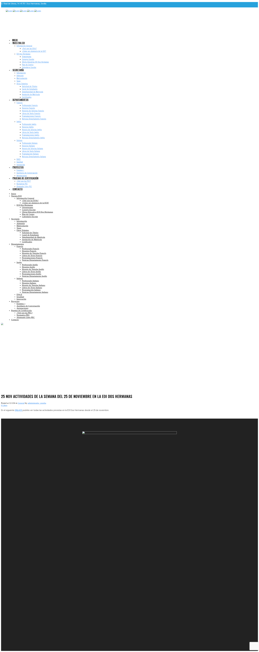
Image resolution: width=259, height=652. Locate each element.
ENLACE (19, 410)
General (21, 403)
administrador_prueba (37, 403)
